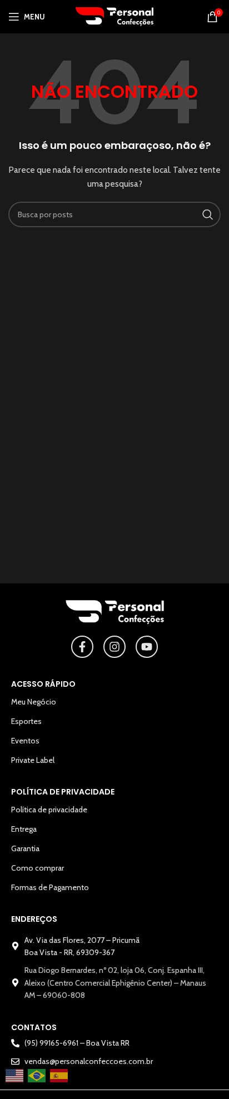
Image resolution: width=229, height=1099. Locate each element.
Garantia (25, 848)
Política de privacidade (49, 810)
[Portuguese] (37, 1075)
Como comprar (37, 868)
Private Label (32, 760)
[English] (15, 1075)
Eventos (25, 741)
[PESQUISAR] (208, 214)
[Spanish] (59, 1075)
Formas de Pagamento (50, 887)
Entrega (24, 829)
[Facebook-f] (82, 647)
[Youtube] (147, 647)
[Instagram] (114, 647)
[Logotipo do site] (114, 16)
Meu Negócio (33, 702)
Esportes (26, 721)
